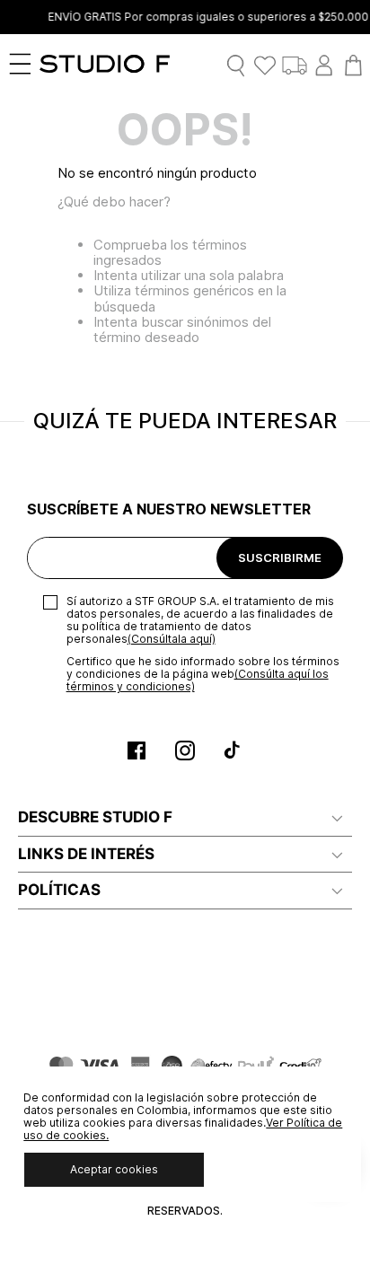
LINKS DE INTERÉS (86, 854)
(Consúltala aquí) (172, 638)
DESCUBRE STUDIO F (95, 817)
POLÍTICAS (59, 890)
